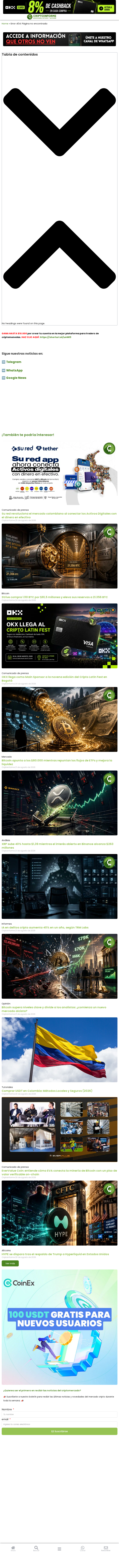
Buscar (36, 1550)
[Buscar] (36, 1548)
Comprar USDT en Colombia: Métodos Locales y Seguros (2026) (47, 1091)
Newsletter (105, 1550)
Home (5, 23)
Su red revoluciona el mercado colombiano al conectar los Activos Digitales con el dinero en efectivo (59, 515)
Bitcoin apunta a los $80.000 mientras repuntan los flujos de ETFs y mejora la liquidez (57, 762)
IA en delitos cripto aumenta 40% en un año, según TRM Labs (45, 927)
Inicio (13, 1550)
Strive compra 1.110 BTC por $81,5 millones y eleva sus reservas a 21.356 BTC (55, 597)
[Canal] (83, 1548)
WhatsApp (14, 370)
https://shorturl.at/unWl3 (55, 337)
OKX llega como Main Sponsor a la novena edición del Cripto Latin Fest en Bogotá (54, 679)
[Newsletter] (106, 1548)
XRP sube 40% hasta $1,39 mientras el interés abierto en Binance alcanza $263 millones (57, 846)
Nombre (7, 1409)
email (5, 1419)
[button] (59, 123)
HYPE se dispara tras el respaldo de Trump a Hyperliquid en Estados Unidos (55, 1254)
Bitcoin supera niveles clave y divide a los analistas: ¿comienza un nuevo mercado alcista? (54, 1009)
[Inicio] (13, 1548)
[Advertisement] (59, 408)
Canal (82, 1550)
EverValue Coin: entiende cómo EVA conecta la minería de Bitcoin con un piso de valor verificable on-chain (59, 1172)
